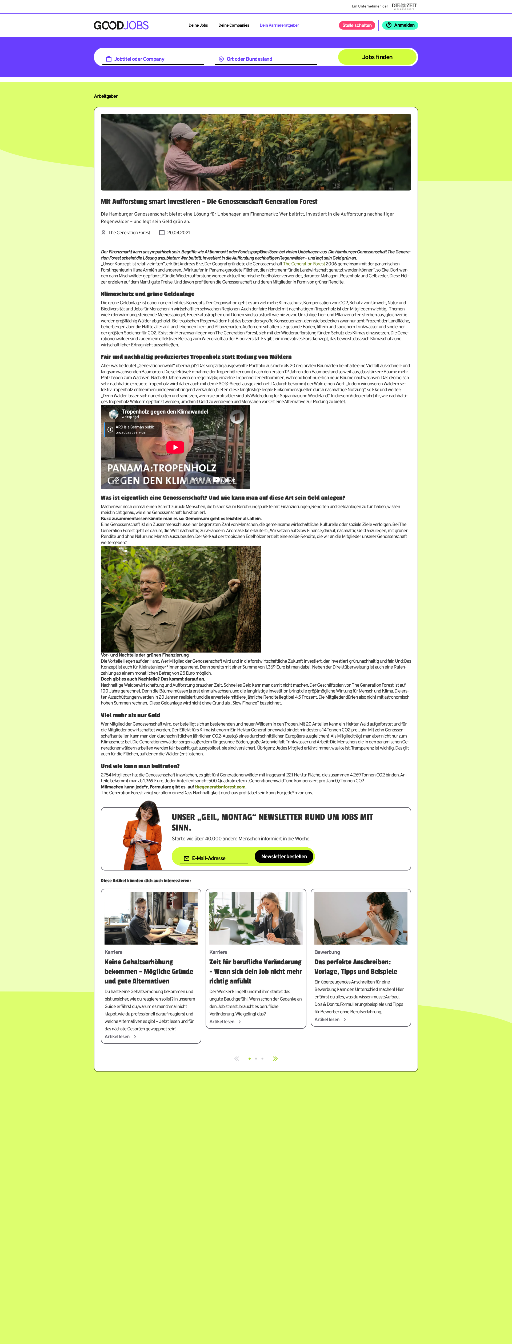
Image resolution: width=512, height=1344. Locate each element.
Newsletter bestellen (284, 856)
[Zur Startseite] (121, 25)
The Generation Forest (304, 264)
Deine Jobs (198, 25)
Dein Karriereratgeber (279, 25)
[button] (250, 1059)
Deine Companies (233, 25)
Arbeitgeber (106, 97)
